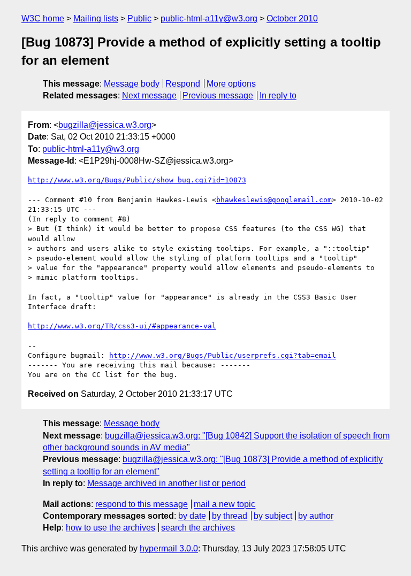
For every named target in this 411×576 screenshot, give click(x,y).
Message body (131, 83)
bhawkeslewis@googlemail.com (274, 200)
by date (192, 515)
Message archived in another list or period (166, 483)
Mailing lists (95, 18)
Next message (149, 95)
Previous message (217, 95)
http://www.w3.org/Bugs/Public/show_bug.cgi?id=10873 (137, 180)
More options (231, 83)
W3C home (42, 18)
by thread (229, 515)
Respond (182, 83)
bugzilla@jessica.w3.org (104, 124)
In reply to (278, 95)
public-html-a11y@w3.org (209, 18)
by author (315, 515)
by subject (273, 515)
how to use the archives (110, 527)
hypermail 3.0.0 (169, 548)
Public (139, 18)
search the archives (198, 527)
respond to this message (141, 504)
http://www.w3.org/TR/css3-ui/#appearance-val (122, 326)
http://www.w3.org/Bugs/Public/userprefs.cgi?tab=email (222, 355)
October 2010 (292, 18)
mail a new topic (224, 504)
